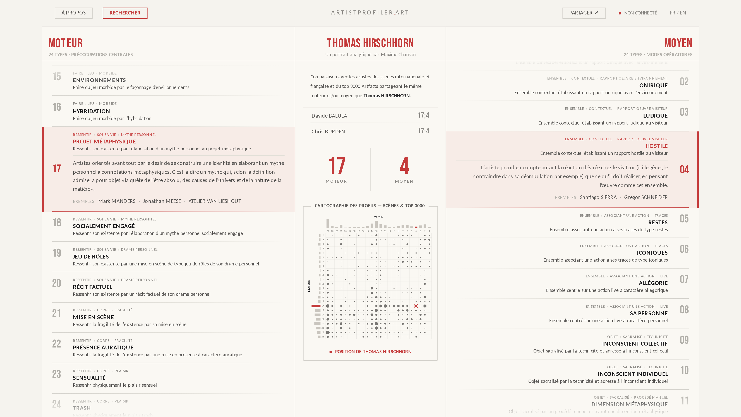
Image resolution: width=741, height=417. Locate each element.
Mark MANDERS (116, 201)
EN (683, 12)
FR (672, 12)
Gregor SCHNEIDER (646, 197)
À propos (74, 12)
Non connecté (640, 12)
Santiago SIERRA (598, 197)
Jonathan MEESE (162, 201)
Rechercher (125, 12)
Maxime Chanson (398, 55)
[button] (370, 283)
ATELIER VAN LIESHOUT (215, 201)
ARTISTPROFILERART (370, 12)
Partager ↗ (584, 12)
